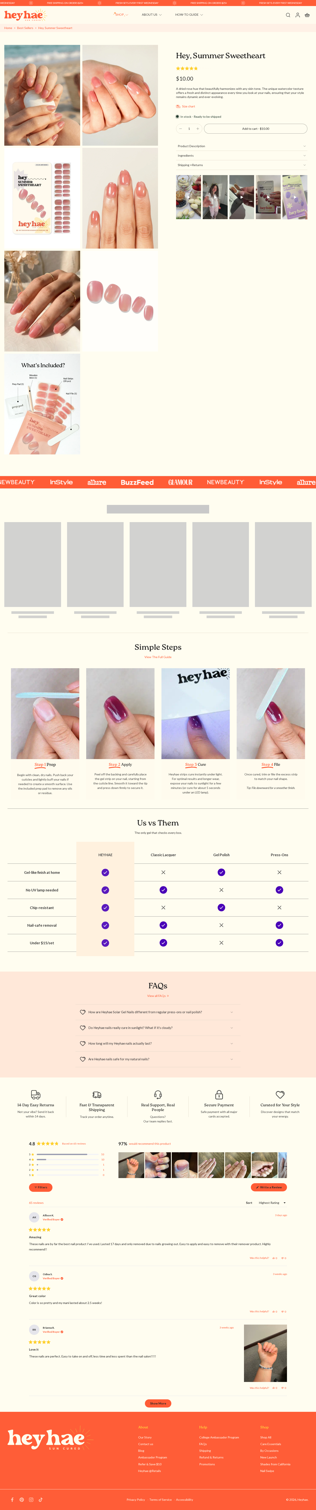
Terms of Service (160, 1499)
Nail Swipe (267, 1471)
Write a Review (273, 1188)
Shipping (205, 1450)
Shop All (265, 1437)
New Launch (268, 1457)
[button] (194, 68)
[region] (202, 1165)
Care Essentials (270, 1444)
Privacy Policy (136, 1499)
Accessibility (184, 1499)
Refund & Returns (211, 1457)
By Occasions (269, 1450)
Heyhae (303, 1499)
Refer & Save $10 (149, 1464)
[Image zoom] (42, 95)
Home (8, 28)
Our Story (145, 1437)
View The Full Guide (158, 657)
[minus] (180, 128)
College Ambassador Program (219, 1437)
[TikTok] (40, 1499)
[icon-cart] (307, 15)
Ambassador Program (152, 1457)
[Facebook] (12, 1499)
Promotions (207, 1464)
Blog (141, 1450)
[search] (288, 15)
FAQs (203, 1444)
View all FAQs (156, 996)
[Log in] (297, 15)
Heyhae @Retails (149, 1471)
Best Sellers (25, 28)
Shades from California (275, 1464)
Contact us (145, 1444)
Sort (249, 1202)
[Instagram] (31, 1499)
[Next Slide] (283, 1165)
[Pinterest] (21, 1499)
